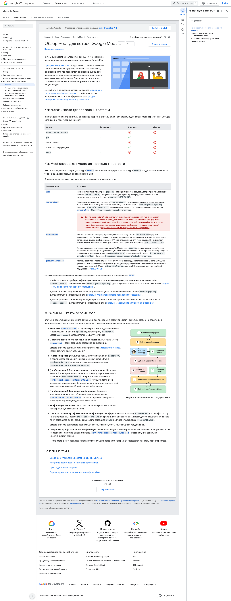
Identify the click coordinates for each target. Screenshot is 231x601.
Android (72, 584)
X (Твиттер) (138, 565)
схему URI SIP (97, 269)
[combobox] (184, 3)
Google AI (134, 584)
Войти (225, 3)
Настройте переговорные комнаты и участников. (74, 462)
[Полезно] (165, 37)
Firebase (97, 584)
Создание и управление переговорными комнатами (76, 458)
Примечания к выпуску (55, 49)
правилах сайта (74, 503)
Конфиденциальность (73, 595)
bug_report (218, 10)
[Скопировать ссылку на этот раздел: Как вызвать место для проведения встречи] (112, 110)
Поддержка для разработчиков (53, 569)
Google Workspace (62, 37)
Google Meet (61, 3)
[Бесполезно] (169, 37)
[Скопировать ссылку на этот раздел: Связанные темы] (71, 451)
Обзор (6, 17)
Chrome (84, 584)
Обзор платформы (47, 556)
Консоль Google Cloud (95, 565)
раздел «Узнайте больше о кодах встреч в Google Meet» (124, 228)
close (226, 10)
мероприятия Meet (110, 347)
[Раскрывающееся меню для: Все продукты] (87, 3)
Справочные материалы (42, 17)
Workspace (26, 3)
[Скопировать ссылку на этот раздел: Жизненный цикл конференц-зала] (98, 313)
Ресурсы (97, 3)
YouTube (136, 569)
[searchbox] (18, 26)
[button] (17, 52)
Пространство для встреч (57, 65)
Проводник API (92, 569)
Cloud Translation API (108, 28)
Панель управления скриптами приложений (105, 561)
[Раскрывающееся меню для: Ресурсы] (104, 3)
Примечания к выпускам (50, 565)
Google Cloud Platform (115, 584)
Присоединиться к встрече (63, 467)
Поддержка (63, 17)
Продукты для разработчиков (52, 561)
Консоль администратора (97, 556)
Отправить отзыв (159, 44)
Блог (135, 556)
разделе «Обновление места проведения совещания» (114, 295)
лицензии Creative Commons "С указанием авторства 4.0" (119, 501)
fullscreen (222, 10)
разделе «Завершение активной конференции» (130, 303)
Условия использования (50, 574)
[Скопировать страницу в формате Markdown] (128, 44)
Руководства (20, 17)
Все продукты (78, 3)
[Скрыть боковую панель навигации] (32, 596)
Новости (136, 561)
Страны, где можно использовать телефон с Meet (75, 472)
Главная (46, 3)
